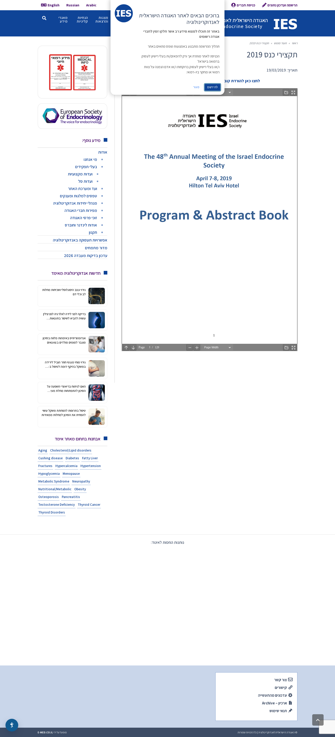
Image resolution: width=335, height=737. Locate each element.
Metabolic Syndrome (53, 481)
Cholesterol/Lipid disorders (70, 450)
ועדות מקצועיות (80, 174)
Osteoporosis (48, 497)
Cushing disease (50, 458)
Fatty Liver (90, 458)
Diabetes (72, 458)
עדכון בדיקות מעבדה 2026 (85, 255)
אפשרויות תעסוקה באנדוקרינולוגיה (80, 240)
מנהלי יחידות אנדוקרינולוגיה (75, 203)
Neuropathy (81, 481)
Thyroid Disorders (51, 512)
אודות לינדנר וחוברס (81, 225)
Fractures (45, 466)
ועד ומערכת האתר (82, 188)
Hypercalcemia (66, 466)
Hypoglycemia (49, 473)
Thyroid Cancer (89, 504)
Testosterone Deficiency (56, 504)
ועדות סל (85, 181)
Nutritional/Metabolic (54, 489)
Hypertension (90, 466)
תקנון (93, 232)
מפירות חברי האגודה (80, 210)
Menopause (71, 473)
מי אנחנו (90, 159)
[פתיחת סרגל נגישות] (11, 725)
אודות (102, 152)
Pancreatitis (71, 497)
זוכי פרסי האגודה (83, 217)
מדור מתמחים (96, 247)
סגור (196, 87)
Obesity (80, 489)
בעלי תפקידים (86, 166)
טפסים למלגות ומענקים (78, 195)
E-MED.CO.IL (45, 732)
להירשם (212, 87)
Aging (42, 450)
